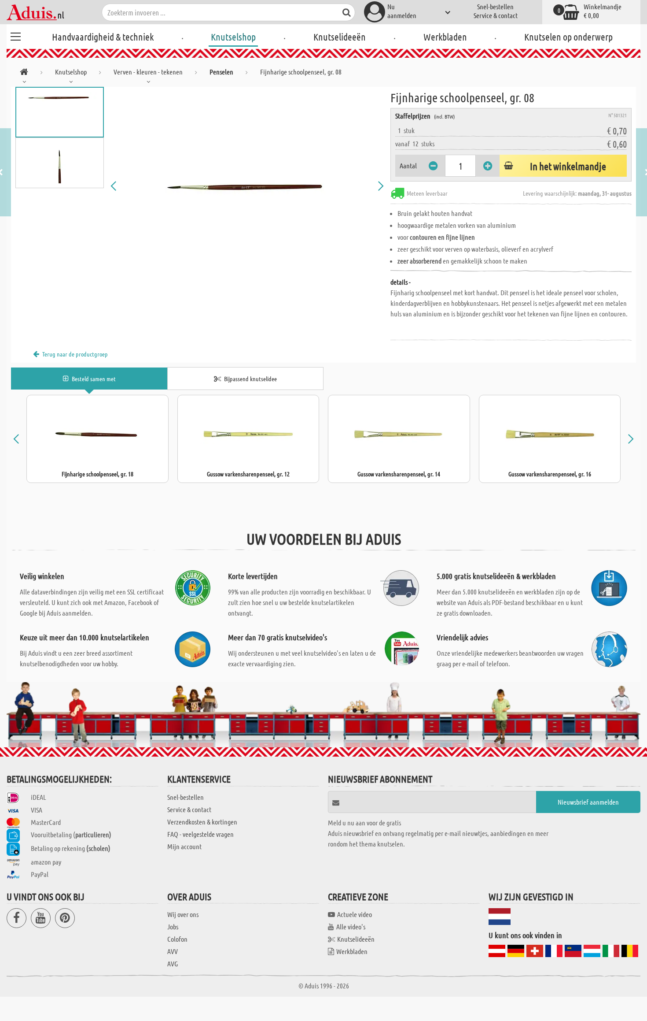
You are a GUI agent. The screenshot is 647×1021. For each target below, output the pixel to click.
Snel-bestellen (495, 6)
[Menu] (15, 35)
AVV (172, 951)
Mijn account (184, 846)
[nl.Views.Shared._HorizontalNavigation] (24, 73)
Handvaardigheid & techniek (103, 36)
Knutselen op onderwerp (568, 36)
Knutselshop (233, 36)
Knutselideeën (339, 36)
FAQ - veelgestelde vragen (200, 834)
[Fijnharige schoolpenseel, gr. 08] (247, 186)
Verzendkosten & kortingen (202, 821)
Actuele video (354, 914)
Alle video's (350, 926)
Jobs (172, 926)
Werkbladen (445, 36)
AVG (172, 963)
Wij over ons (183, 914)
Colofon (177, 939)
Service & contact (496, 15)
